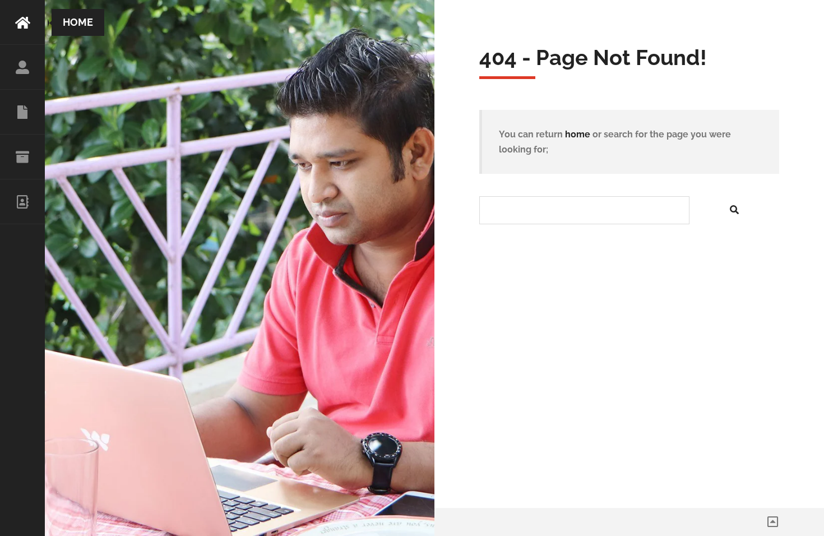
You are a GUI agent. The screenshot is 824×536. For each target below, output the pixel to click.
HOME (22, 22)
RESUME (22, 112)
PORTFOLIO (22, 157)
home (577, 134)
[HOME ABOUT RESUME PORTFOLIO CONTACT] (22, 268)
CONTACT (22, 201)
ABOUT (22, 67)
